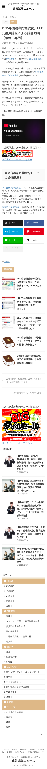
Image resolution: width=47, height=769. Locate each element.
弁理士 (9, 606)
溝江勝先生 (13, 75)
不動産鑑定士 (12, 631)
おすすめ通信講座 (14, 712)
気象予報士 (11, 692)
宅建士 (9, 616)
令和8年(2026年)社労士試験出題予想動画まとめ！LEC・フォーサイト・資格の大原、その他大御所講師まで (30, 555)
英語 (8, 722)
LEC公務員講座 (36, 59)
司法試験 (10, 586)
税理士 (9, 661)
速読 (8, 727)
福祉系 (9, 717)
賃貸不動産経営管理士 (16, 626)
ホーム (6, 749)
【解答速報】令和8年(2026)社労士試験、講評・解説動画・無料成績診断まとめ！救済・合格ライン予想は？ (31, 462)
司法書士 (10, 596)
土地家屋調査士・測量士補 (18, 636)
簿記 (8, 651)
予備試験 (10, 591)
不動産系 (11, 611)
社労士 (9, 676)
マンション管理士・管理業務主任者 (23, 621)
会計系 (10, 646)
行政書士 (10, 601)
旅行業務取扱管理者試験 (17, 687)
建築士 (9, 641)
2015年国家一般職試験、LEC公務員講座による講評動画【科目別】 (29, 359)
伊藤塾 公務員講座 (10, 207)
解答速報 (10, 59)
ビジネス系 (12, 666)
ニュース (11, 707)
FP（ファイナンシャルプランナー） (23, 671)
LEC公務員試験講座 (11, 187)
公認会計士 (11, 656)
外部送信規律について (36, 752)
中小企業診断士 (13, 682)
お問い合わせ (20, 752)
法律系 (10, 581)
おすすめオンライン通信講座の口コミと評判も (23, 757)
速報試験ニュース (23, 8)
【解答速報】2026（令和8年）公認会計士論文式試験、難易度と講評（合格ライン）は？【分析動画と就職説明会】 (30, 509)
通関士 (9, 697)
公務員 (7, 262)
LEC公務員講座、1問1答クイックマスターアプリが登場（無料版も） (29, 341)
